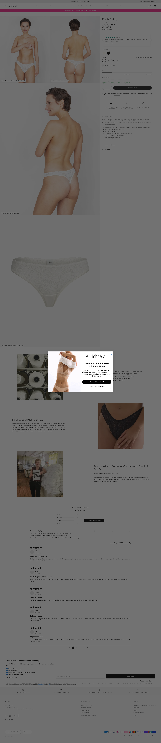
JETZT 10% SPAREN (97, 382)
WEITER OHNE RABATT (96, 387)
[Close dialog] (111, 353)
